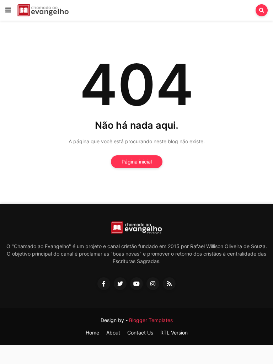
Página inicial (137, 162)
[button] (8, 10)
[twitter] (120, 283)
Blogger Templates (151, 320)
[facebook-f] (103, 283)
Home (92, 333)
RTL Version (174, 333)
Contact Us (140, 333)
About (113, 333)
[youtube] (136, 283)
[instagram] (152, 283)
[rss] (169, 283)
